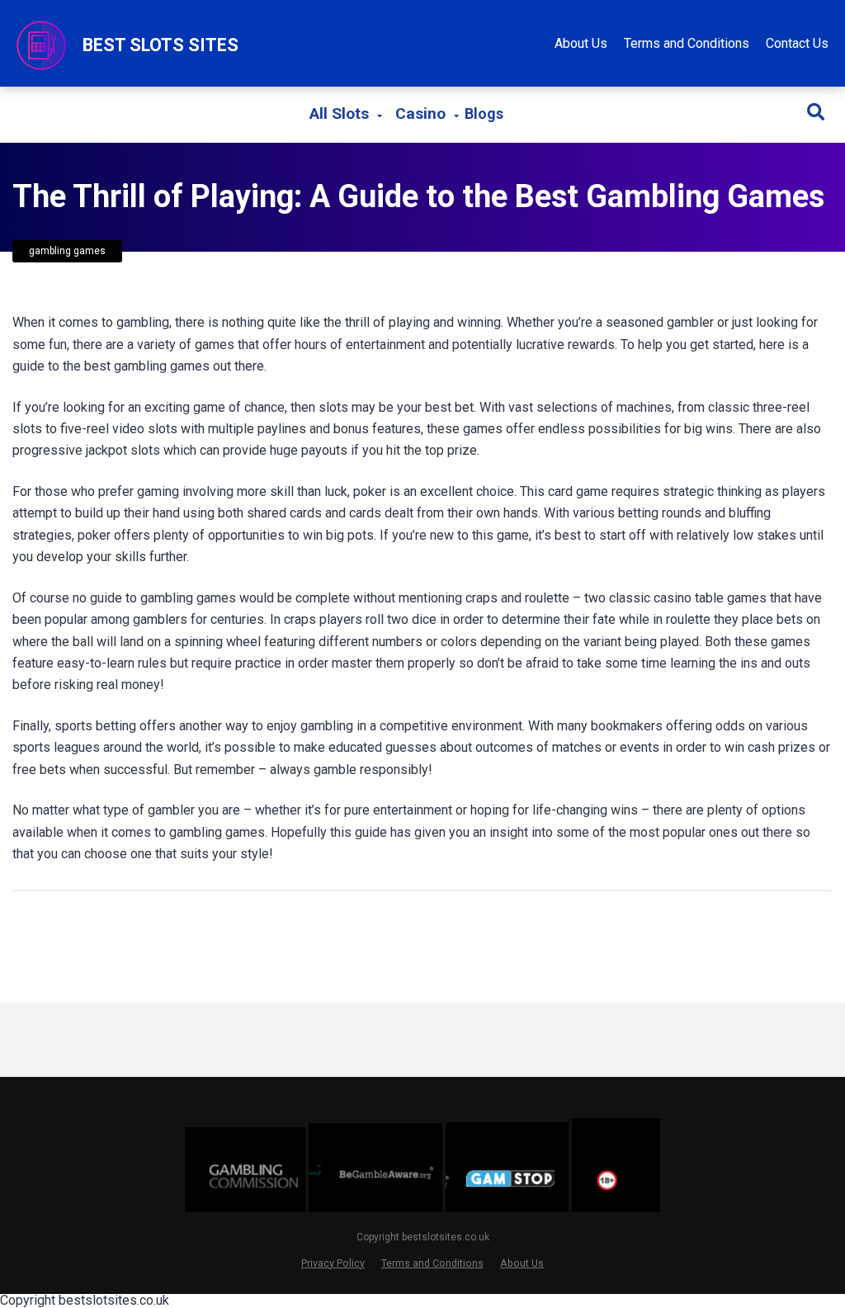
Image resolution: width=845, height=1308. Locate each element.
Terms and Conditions (686, 43)
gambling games (67, 251)
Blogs (484, 113)
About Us (581, 43)
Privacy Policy (333, 1263)
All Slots (339, 113)
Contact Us (797, 43)
